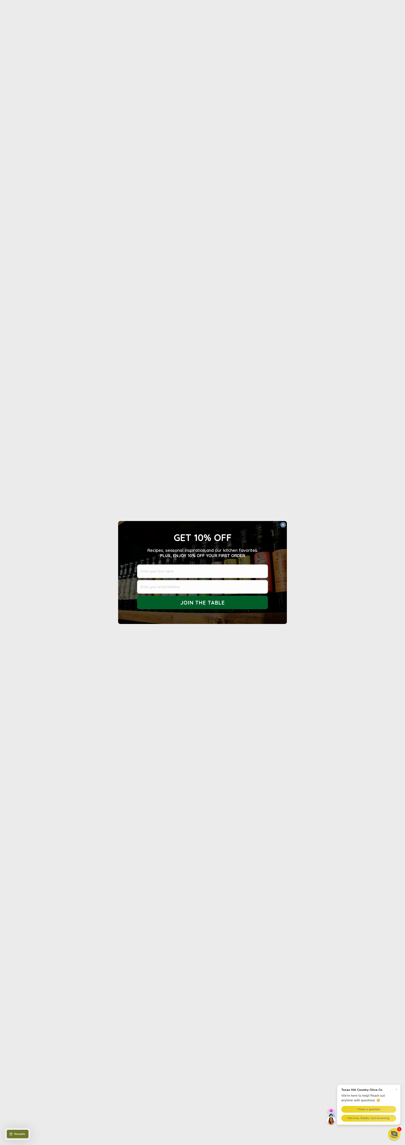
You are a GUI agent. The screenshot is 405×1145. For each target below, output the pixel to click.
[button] (394, 1134)
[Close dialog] (283, 525)
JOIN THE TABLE (202, 602)
